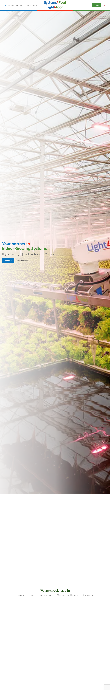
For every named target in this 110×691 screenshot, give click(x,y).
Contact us (8, 260)
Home (4, 5)
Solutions (19, 5)
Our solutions (22, 260)
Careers (35, 5)
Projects (28, 5)
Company (11, 5)
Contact (96, 5)
